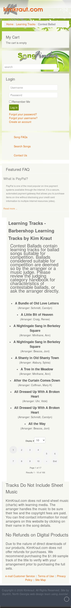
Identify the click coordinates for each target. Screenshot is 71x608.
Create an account (20, 122)
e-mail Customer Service (20, 576)
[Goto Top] (66, 599)
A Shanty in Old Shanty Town (37, 357)
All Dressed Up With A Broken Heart (37, 394)
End (55, 461)
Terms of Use (46, 576)
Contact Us (20, 155)
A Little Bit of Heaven (37, 314)
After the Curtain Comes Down (37, 380)
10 (38, 461)
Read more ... (10, 208)
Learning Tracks (25, 24)
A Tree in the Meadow (37, 369)
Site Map (40, 580)
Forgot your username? (23, 118)
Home (9, 24)
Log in (14, 107)
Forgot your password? (23, 114)
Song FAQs (20, 137)
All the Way (36, 423)
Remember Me (21, 101)
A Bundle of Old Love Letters (37, 303)
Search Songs (22, 146)
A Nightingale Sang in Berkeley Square (36, 328)
